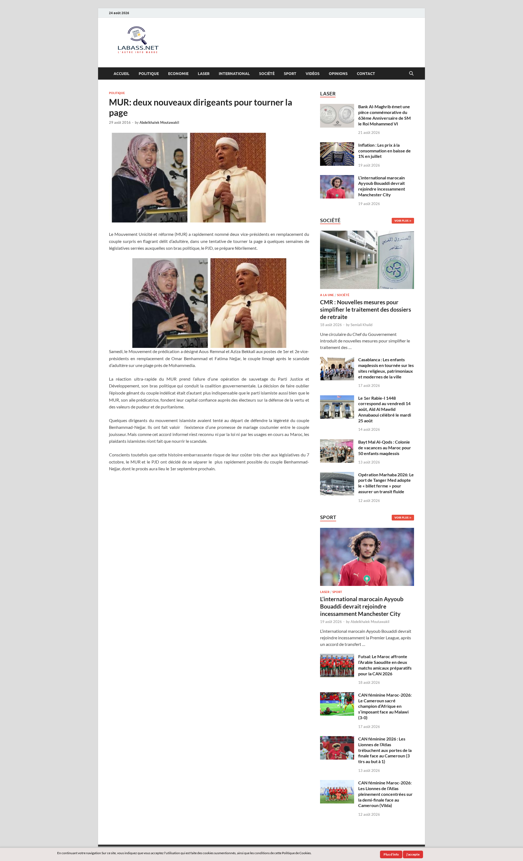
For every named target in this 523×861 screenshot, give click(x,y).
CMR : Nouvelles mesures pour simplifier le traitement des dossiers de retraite (365, 309)
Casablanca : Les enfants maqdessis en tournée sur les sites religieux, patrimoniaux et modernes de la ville (386, 368)
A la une (327, 295)
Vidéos (313, 73)
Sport (290, 73)
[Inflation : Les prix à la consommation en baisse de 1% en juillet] (337, 145)
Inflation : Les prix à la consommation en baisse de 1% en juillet (384, 150)
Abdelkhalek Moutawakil (159, 122)
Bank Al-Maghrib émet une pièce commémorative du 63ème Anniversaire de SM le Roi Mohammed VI (384, 115)
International (234, 73)
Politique (149, 73)
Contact (366, 73)
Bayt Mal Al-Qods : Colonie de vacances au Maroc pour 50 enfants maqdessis (384, 447)
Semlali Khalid (361, 325)
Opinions (338, 73)
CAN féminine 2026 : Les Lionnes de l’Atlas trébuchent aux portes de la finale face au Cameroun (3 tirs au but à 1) (385, 750)
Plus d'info (391, 854)
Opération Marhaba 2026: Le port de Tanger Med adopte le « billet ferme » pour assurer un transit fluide (386, 483)
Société (267, 73)
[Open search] (411, 73)
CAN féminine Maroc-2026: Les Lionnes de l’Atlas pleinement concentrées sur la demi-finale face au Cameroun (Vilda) (385, 794)
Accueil (121, 73)
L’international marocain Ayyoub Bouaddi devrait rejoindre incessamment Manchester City (381, 186)
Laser (203, 73)
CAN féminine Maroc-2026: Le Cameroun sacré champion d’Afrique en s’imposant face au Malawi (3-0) (385, 706)
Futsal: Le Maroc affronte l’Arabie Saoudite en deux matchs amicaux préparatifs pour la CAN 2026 (385, 665)
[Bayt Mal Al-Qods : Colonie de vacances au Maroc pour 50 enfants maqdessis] (337, 442)
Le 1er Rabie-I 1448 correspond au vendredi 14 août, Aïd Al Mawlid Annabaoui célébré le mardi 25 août (384, 409)
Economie (178, 73)
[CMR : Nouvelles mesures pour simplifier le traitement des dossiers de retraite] (367, 233)
